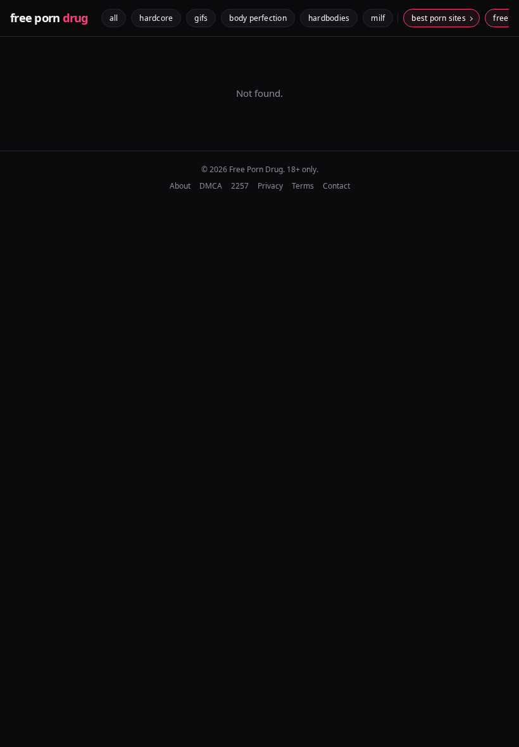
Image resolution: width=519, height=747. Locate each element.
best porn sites (438, 18)
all (113, 18)
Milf (378, 18)
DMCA (210, 185)
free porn (49, 17)
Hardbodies (328, 18)
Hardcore (156, 18)
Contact (336, 185)
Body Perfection (258, 18)
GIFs (201, 18)
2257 (240, 185)
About (180, 185)
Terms (303, 185)
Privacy (270, 185)
